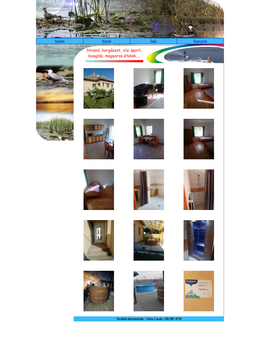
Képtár (106, 41)
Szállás (59, 41)
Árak (153, 41)
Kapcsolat (200, 41)
